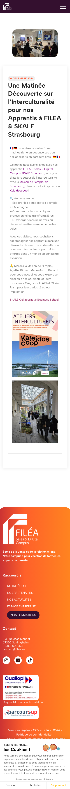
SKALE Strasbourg (33, 173)
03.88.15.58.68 (13, 646)
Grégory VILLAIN (36, 283)
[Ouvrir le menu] (63, 7)
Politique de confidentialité (34, 734)
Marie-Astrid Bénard (44, 270)
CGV (36, 730)
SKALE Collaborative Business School (34, 299)
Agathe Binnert (20, 270)
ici (14, 702)
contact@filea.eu (14, 649)
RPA (46, 730)
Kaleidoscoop (19, 190)
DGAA (56, 730)
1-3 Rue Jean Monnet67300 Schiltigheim (16, 640)
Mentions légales (19, 730)
